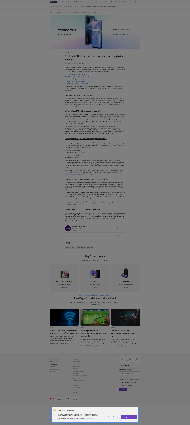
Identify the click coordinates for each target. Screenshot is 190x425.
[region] (95, 415)
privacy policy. (91, 418)
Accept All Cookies (128, 417)
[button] (55, 410)
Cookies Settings (113, 417)
